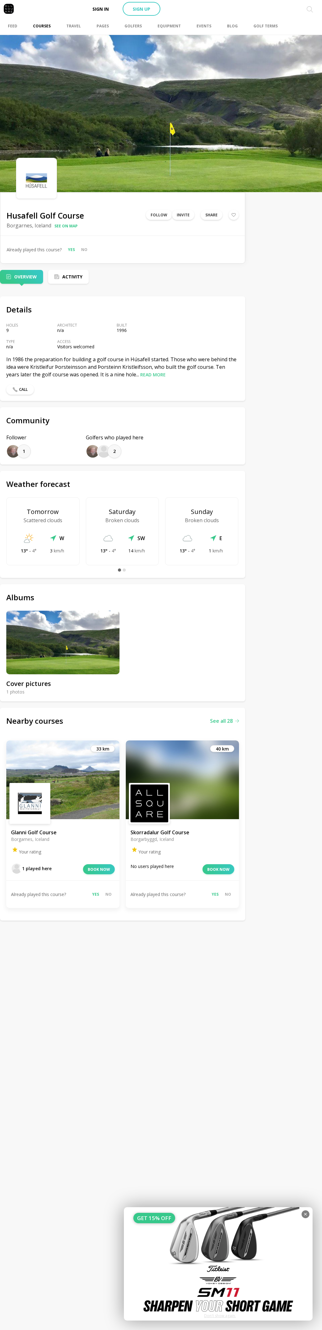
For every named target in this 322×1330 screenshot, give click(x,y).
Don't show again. (220, 1315)
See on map (66, 226)
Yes (71, 249)
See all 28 (221, 720)
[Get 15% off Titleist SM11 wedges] (218, 1264)
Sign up (141, 9)
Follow (159, 215)
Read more (153, 375)
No (84, 249)
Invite (183, 215)
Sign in (100, 9)
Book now (99, 869)
